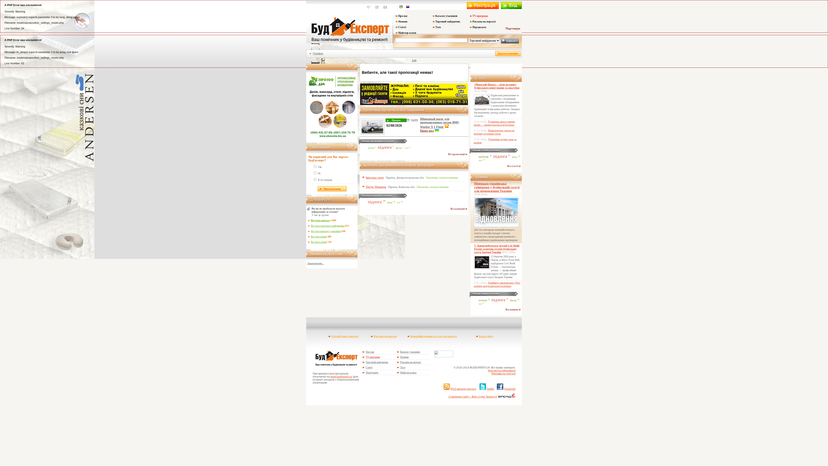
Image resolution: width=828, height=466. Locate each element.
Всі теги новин (319, 236)
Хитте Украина (376, 187)
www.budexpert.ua (341, 376)
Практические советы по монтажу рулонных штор (494, 132)
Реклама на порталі (484, 21)
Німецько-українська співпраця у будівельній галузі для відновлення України (496, 187)
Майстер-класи (407, 32)
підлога (385, 147)
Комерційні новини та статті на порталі (433, 336)
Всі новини (512, 309)
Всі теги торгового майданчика (328, 225)
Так (320, 166)
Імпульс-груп (375, 177)
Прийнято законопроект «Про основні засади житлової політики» (497, 284)
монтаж (371, 148)
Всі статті (513, 166)
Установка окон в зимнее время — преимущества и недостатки (494, 123)
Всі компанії (457, 208)
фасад (399, 147)
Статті (402, 27)
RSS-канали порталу (463, 388)
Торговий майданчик (447, 21)
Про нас (403, 15)
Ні (319, 173)
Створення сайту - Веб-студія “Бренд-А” (473, 396)
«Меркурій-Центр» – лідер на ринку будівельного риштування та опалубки (496, 86)
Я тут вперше (325, 179)
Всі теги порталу (320, 220)
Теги (438, 27)
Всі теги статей (319, 242)
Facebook (510, 388)
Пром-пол (427, 130)
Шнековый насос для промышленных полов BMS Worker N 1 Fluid (439, 123)
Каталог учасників (446, 15)
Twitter (490, 388)
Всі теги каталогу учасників (326, 231)
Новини (402, 21)
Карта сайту (486, 336)
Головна (318, 53)
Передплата (479, 27)
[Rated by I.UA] (444, 356)
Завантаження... (315, 263)
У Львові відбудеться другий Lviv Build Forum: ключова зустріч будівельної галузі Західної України (496, 249)
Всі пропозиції (456, 154)
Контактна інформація (502, 370)
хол (406, 148)
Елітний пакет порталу (345, 336)
